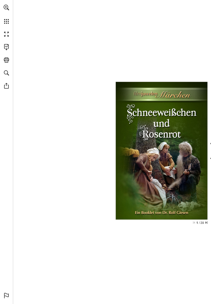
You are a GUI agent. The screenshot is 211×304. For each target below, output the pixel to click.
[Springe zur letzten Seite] (206, 222)
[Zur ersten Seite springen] (194, 222)
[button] (6, 7)
